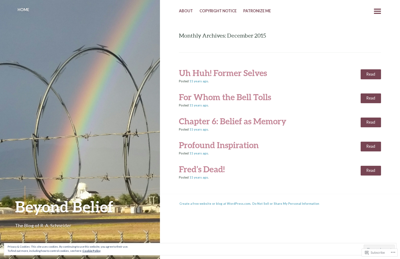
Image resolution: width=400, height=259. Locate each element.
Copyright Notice (218, 11)
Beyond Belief (64, 206)
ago (198, 81)
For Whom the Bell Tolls (225, 97)
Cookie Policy (91, 251)
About (186, 11)
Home (23, 9)
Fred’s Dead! (202, 169)
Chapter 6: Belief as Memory (232, 121)
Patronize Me (257, 11)
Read (370, 74)
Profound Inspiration (219, 145)
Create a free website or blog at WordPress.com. (215, 203)
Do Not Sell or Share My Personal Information (285, 203)
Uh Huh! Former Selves (223, 73)
